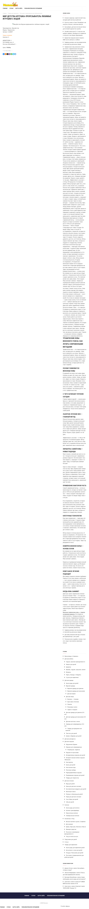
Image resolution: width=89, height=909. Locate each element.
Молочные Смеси (71, 791)
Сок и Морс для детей (72, 799)
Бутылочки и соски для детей (74, 850)
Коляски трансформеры (72, 810)
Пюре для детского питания (73, 797)
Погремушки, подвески (73, 749)
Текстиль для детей (71, 733)
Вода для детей (70, 783)
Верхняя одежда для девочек (75, 688)
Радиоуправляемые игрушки (74, 772)
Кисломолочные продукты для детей (76, 789)
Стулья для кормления (72, 677)
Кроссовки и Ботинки (73, 702)
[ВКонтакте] (3, 54)
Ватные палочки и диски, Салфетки (75, 821)
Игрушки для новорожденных (74, 747)
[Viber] (9, 54)
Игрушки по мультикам (72, 752)
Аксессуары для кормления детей (75, 847)
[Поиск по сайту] (84, 8)
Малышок (13, 4)
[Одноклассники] (5, 54)
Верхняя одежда (70, 686)
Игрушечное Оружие (71, 744)
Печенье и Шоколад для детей (74, 794)
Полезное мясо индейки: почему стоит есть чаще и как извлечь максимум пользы (74, 641)
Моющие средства (71, 829)
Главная (2, 907)
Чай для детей (70, 802)
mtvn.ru (68, 906)
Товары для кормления (71, 844)
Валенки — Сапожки (72, 699)
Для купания (69, 824)
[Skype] (13, 54)
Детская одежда (69, 680)
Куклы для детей (70, 765)
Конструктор (69, 762)
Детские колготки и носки (73, 721)
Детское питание (69, 781)
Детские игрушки (69, 741)
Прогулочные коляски (72, 813)
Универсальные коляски (72, 815)
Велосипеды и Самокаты (71, 656)
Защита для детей (71, 664)
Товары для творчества (72, 778)
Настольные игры (71, 767)
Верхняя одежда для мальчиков (76, 691)
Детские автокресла (70, 739)
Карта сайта (16, 907)
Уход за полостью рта (72, 836)
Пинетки (69, 704)
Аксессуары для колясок (72, 808)
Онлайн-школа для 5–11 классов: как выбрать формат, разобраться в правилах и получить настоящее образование (74, 33)
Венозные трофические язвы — (72, 612)
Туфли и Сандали (72, 709)
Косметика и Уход (69, 818)
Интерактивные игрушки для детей (75, 755)
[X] (7, 54)
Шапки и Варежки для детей (73, 736)
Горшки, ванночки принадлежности (75, 662)
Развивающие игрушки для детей (75, 775)
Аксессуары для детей (72, 683)
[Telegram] (15, 54)
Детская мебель (69, 659)
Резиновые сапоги (72, 707)
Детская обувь (70, 696)
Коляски (67, 805)
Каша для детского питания (73, 786)
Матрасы (68, 672)
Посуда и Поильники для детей (74, 853)
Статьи (66, 842)
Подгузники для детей (71, 839)
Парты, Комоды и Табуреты (73, 675)
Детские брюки (71, 693)
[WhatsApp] (11, 54)
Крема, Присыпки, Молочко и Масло (76, 827)
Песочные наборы (71, 770)
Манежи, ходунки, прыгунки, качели (75, 669)
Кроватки (68, 667)
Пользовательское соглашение (30, 907)
